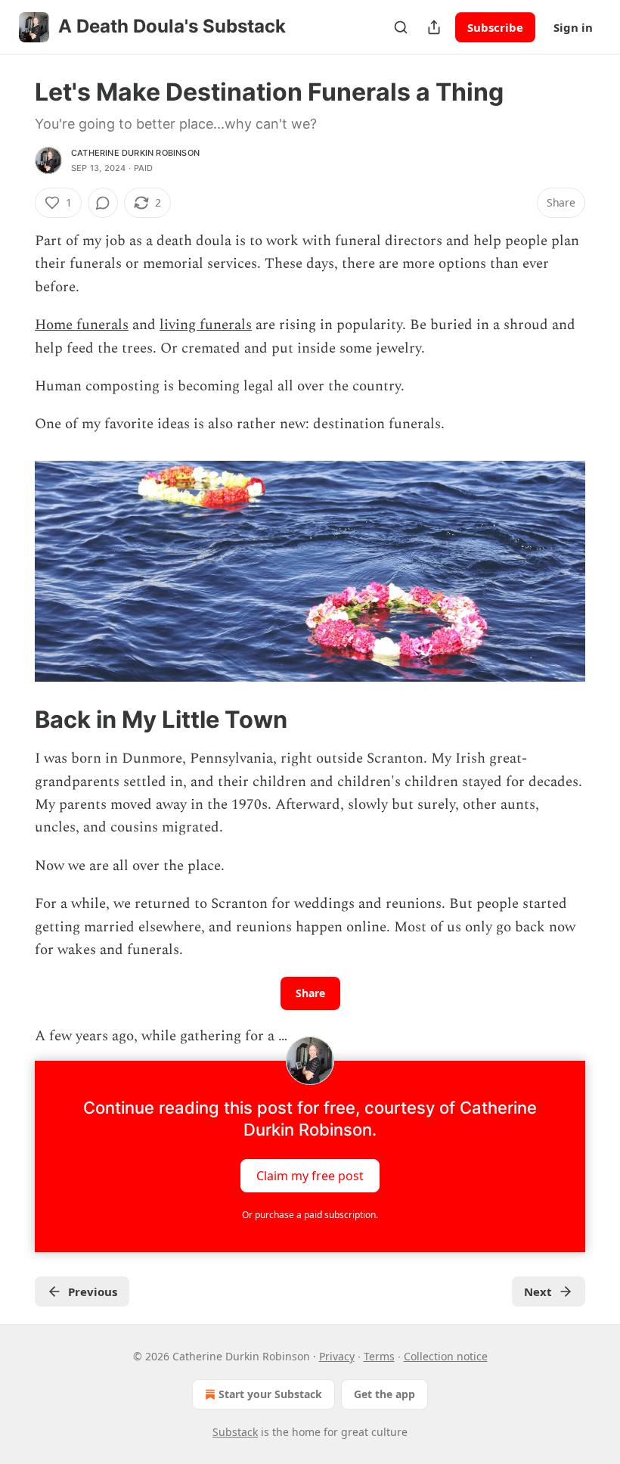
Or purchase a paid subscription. (310, 1214)
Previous (92, 1291)
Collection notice (446, 1356)
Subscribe (495, 27)
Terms (379, 1356)
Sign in (573, 27)
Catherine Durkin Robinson (135, 153)
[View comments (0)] (103, 203)
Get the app (384, 1394)
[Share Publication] (434, 27)
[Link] (14, 719)
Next (538, 1291)
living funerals (206, 325)
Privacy (337, 1356)
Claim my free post (310, 1175)
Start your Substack (270, 1394)
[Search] (401, 27)
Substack (235, 1432)
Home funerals (82, 325)
